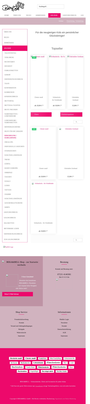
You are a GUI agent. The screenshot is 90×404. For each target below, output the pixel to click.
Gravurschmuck (11, 212)
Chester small (39, 97)
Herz (65, 363)
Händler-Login (64, 319)
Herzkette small (16, 358)
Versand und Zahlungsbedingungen (21, 326)
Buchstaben (9, 62)
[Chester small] (39, 74)
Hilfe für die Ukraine (13, 131)
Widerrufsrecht (21, 332)
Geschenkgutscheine (13, 203)
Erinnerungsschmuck (13, 79)
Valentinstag (10, 53)
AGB (64, 332)
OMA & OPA (8, 142)
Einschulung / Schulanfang (10, 137)
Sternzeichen (10, 151)
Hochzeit (8, 66)
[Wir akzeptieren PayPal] (14, 247)
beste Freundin (11, 109)
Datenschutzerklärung (64, 329)
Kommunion (9, 92)
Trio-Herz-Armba (62, 371)
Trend (7, 159)
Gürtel (7, 164)
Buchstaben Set (25, 363)
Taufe (6, 83)
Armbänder (9, 43)
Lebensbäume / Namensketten (10, 121)
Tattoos (7, 190)
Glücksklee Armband (75, 98)
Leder (7, 185)
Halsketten (9, 223)
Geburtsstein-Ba (69, 358)
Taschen (8, 177)
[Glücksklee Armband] (75, 74)
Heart (71, 367)
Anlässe (7, 48)
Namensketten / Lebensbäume (11, 115)
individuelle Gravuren (14, 146)
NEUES (6, 37)
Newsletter (64, 323)
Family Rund (30, 367)
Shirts (7, 207)
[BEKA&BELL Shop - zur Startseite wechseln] (13, 7)
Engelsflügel (34, 371)
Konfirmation (10, 88)
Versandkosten (39, 386)
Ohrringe (8, 172)
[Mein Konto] (71, 6)
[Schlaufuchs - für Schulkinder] (57, 74)
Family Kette (42, 358)
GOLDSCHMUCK (10, 218)
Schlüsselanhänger (13, 155)
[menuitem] (50, 6)
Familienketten (11, 70)
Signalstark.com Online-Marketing (65, 399)
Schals (7, 181)
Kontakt (21, 323)
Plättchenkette (53, 362)
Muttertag (9, 101)
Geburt (7, 75)
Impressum (21, 336)
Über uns (8, 32)
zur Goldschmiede (12, 239)
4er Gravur (14, 363)
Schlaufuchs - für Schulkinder (57, 98)
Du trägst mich (47, 371)
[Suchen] (62, 6)
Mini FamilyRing (55, 358)
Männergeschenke (12, 127)
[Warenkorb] (76, 6)
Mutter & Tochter (12, 105)
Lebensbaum (38, 363)
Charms (7, 194)
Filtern (36, 114)
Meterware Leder (11, 228)
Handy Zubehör (11, 168)
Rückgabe (21, 329)
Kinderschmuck (11, 96)
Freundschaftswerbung (21, 319)
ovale (72, 363)
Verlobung (9, 57)
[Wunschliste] (67, 6)
